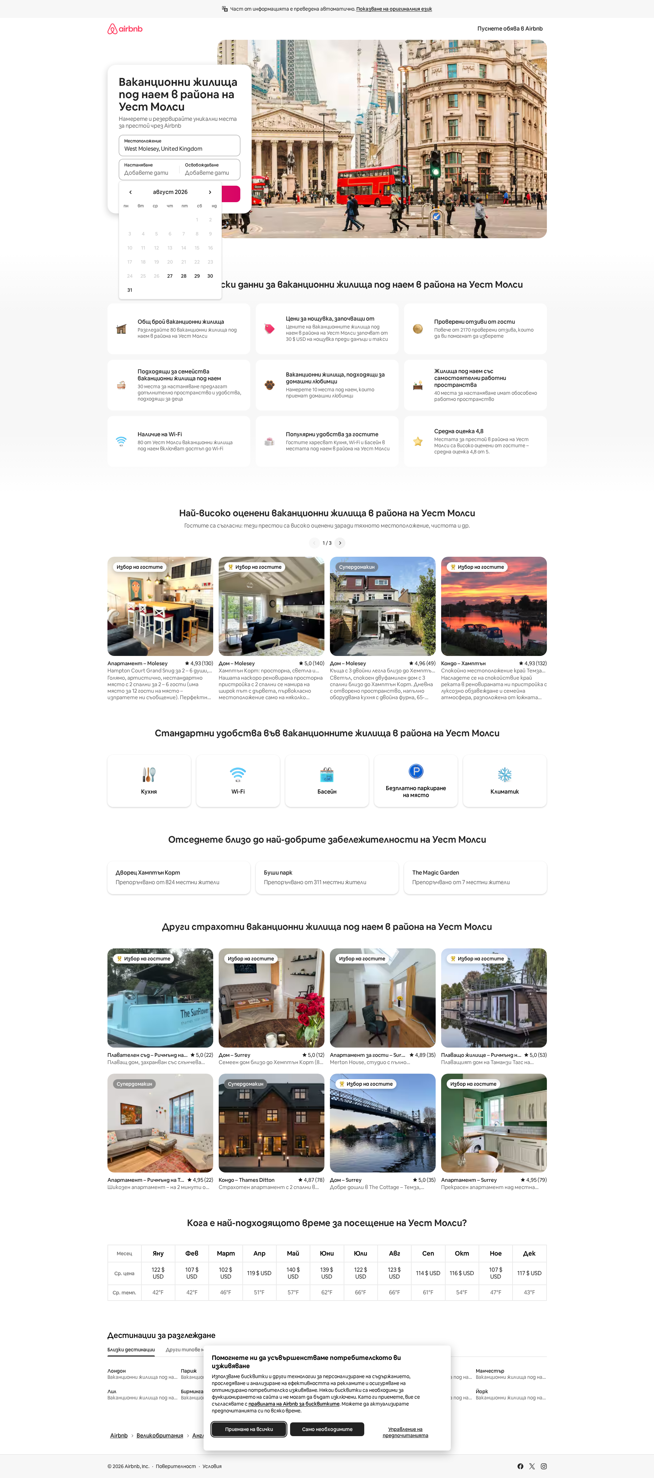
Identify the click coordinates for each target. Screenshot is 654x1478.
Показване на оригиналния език (394, 9)
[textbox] (149, 173)
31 (129, 290)
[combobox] (179, 149)
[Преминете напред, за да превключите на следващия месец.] (210, 192)
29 (197, 276)
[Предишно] (314, 543)
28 (183, 276)
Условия (212, 1466)
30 (210, 276)
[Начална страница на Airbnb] (124, 28)
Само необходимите (327, 1429)
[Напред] (339, 543)
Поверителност (176, 1466)
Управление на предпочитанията (405, 1432)
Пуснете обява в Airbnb (510, 28)
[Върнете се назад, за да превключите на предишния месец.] (131, 192)
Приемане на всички (249, 1429)
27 (170, 276)
